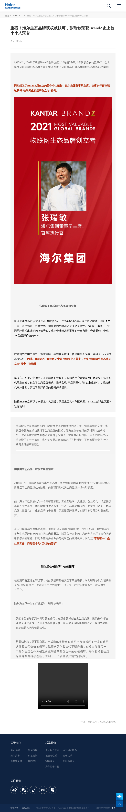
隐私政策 (26, 808)
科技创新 (32, 756)
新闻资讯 (32, 761)
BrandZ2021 (17, 15)
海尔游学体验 (52, 766)
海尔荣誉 (15, 756)
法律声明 (14, 808)
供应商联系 (68, 761)
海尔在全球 (16, 761)
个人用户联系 (52, 750)
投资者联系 (51, 756)
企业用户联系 (70, 750)
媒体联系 (67, 756)
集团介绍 (15, 750)
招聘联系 (50, 761)
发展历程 (32, 750)
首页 (7, 15)
